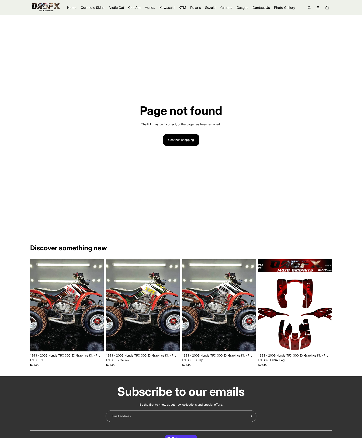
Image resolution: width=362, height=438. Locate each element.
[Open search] (309, 7)
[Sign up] (251, 416)
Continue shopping (181, 140)
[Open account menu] (318, 7)
